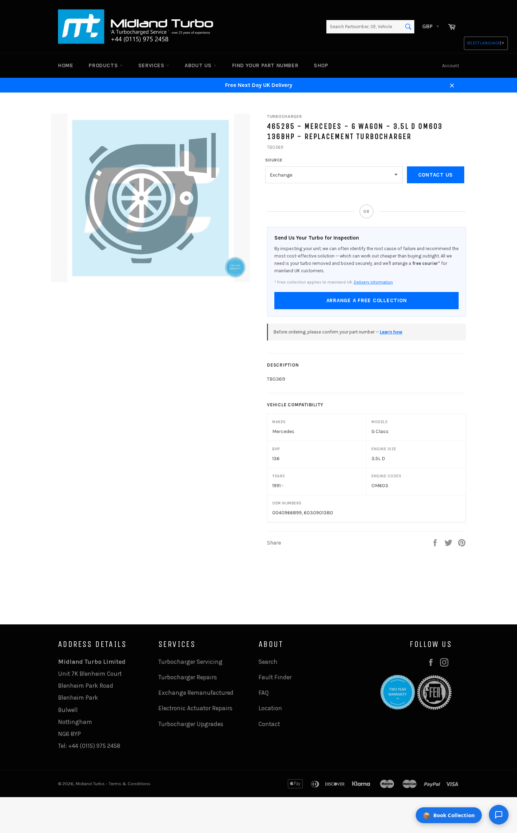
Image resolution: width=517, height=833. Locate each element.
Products (104, 65)
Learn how (391, 332)
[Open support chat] (499, 815)
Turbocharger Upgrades (190, 723)
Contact (269, 723)
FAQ (263, 692)
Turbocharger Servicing (190, 661)
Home (65, 65)
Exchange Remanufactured (196, 692)
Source (274, 160)
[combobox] (370, 26)
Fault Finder (275, 677)
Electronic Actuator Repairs (195, 708)
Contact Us (435, 175)
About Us (199, 65)
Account (450, 65)
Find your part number (265, 65)
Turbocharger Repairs (187, 677)
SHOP (321, 65)
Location (270, 708)
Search (267, 661)
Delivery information (373, 282)
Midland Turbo (90, 783)
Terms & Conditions (130, 783)
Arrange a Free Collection (366, 300)
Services (152, 65)
